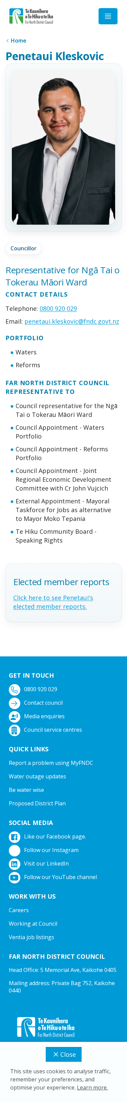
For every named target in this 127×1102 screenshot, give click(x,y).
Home (18, 40)
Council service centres (53, 729)
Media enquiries (44, 716)
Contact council (43, 702)
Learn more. (92, 1087)
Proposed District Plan (37, 803)
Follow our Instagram (51, 850)
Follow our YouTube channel (60, 877)
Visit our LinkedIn (46, 863)
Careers (19, 910)
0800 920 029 (58, 308)
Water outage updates (37, 776)
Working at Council (33, 923)
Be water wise (26, 790)
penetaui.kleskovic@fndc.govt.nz (71, 321)
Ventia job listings (31, 937)
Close (68, 1054)
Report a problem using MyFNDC (51, 763)
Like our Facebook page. (55, 836)
